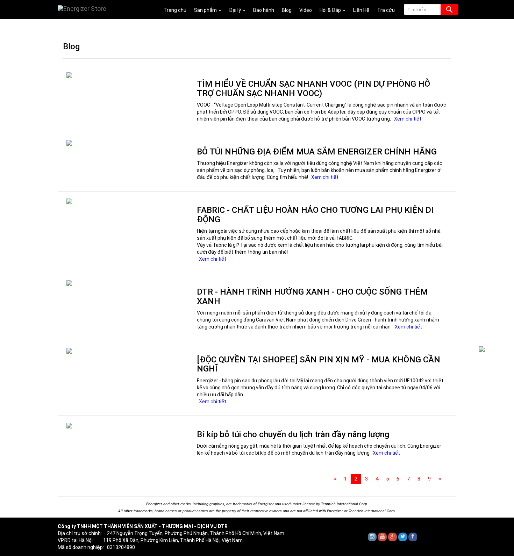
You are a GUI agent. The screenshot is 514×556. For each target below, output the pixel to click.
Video (305, 10)
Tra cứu (386, 10)
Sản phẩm (206, 10)
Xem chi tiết (407, 119)
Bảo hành (263, 10)
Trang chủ (175, 10)
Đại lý (235, 10)
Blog (287, 10)
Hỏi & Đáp (331, 10)
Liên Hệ (361, 10)
